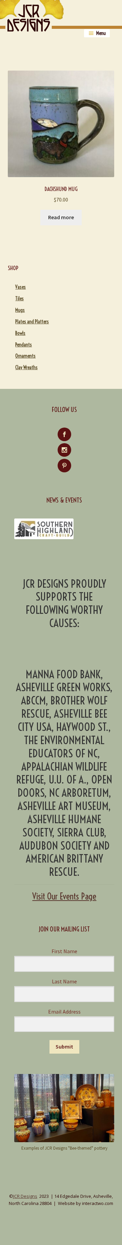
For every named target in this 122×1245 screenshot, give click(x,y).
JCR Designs (25, 1196)
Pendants (23, 345)
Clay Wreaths (26, 367)
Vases (20, 287)
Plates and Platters (32, 322)
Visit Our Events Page (64, 896)
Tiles (19, 299)
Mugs (20, 310)
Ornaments (25, 356)
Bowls (20, 333)
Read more (61, 217)
